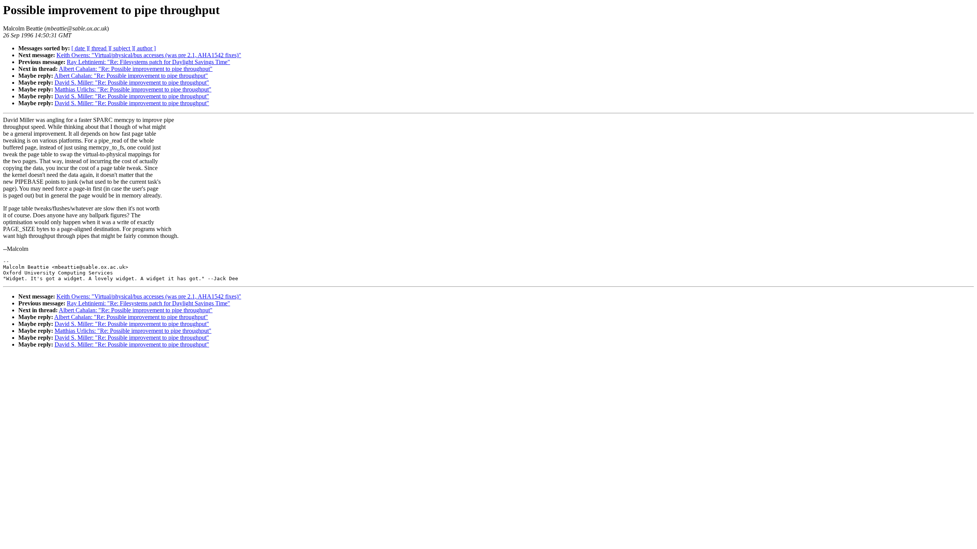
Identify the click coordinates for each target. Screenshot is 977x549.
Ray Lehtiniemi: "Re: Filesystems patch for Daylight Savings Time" (148, 62)
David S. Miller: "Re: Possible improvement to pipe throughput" (132, 82)
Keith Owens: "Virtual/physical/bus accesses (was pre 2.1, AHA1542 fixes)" (148, 55)
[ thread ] (99, 48)
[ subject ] (122, 48)
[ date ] (79, 48)
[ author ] (145, 48)
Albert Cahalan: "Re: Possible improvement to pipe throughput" (136, 69)
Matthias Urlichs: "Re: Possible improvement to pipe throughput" (133, 89)
